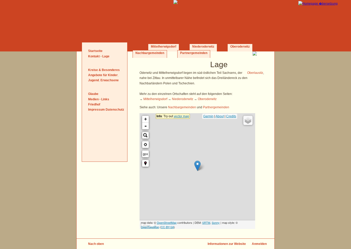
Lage (105, 56)
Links (105, 99)
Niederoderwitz (203, 46)
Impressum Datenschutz (106, 109)
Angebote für (97, 75)
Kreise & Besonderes (104, 70)
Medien (93, 99)
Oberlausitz (255, 73)
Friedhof (94, 104)
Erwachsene (109, 80)
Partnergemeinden (193, 53)
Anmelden (259, 244)
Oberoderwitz (240, 46)
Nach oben (96, 244)
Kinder (113, 75)
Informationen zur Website (227, 244)
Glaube (93, 94)
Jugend (93, 80)
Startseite (95, 51)
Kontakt (94, 56)
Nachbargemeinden (149, 53)
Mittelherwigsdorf (163, 46)
